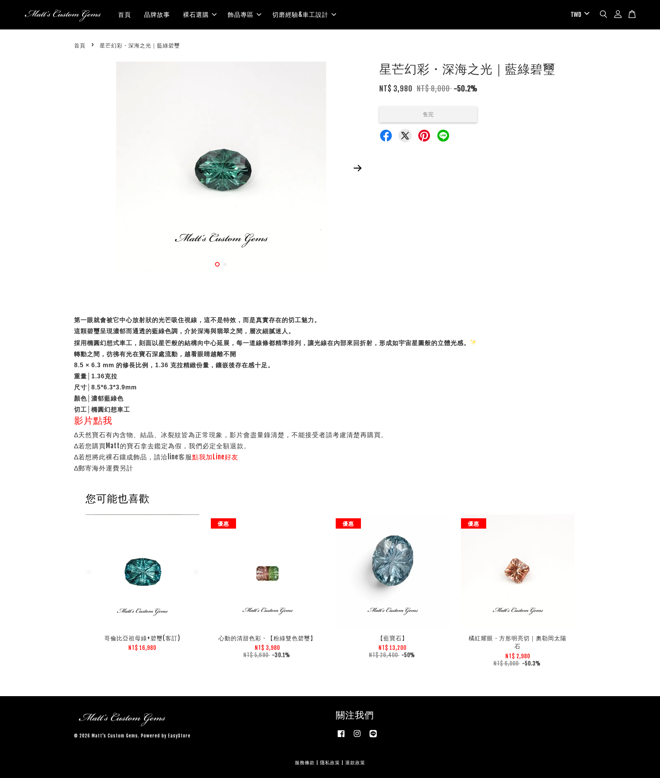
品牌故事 (157, 14)
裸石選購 (196, 14)
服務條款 (305, 762)
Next (357, 167)
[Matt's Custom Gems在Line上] (373, 737)
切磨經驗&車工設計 (300, 14)
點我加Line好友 (215, 457)
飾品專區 (241, 14)
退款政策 (355, 762)
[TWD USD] (578, 15)
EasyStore (179, 736)
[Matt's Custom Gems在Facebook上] (341, 737)
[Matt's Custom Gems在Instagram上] (357, 737)
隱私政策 (330, 762)
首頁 (124, 14)
